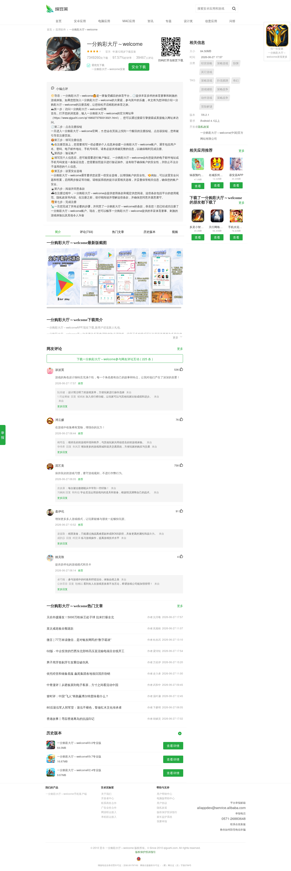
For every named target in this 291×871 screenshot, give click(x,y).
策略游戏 (222, 63)
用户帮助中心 (164, 793)
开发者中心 (107, 798)
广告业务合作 (109, 807)
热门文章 (118, 232)
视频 (175, 232)
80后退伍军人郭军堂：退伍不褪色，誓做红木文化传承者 (84, 707)
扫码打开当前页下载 (170, 60)
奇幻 (236, 80)
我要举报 (162, 821)
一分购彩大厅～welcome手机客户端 (66, 793)
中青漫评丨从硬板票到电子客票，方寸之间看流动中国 (82, 685)
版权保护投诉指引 (167, 812)
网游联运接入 (109, 812)
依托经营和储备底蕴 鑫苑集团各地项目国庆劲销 (78, 673)
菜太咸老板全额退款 (60, 628)
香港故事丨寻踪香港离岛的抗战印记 (70, 718)
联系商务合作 (109, 803)
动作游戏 (206, 98)
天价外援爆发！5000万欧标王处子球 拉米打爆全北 (80, 617)
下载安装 (131, 51)
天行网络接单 (217, 227)
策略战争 (222, 89)
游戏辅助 (206, 89)
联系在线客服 (238, 824)
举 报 (2, 434)
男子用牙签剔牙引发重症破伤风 (67, 662)
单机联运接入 (109, 816)
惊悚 (236, 63)
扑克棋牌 (222, 80)
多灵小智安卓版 (198, 227)
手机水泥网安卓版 (236, 227)
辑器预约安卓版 (198, 175)
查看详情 (173, 745)
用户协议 (162, 803)
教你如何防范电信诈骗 (233, 829)
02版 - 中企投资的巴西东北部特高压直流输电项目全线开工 (85, 651)
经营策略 (206, 63)
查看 (198, 186)
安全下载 (139, 66)
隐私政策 (203, 127)
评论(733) (86, 232)
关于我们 (106, 793)
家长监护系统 (164, 816)
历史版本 (150, 232)
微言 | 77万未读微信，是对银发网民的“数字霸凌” (79, 639)
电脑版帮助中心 (166, 798)
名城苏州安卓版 (217, 175)
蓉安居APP (236, 175)
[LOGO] (57, 8)
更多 (180, 348)
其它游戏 (206, 72)
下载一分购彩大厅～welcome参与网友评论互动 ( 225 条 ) (115, 359)
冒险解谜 (206, 106)
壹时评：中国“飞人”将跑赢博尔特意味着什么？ (77, 696)
